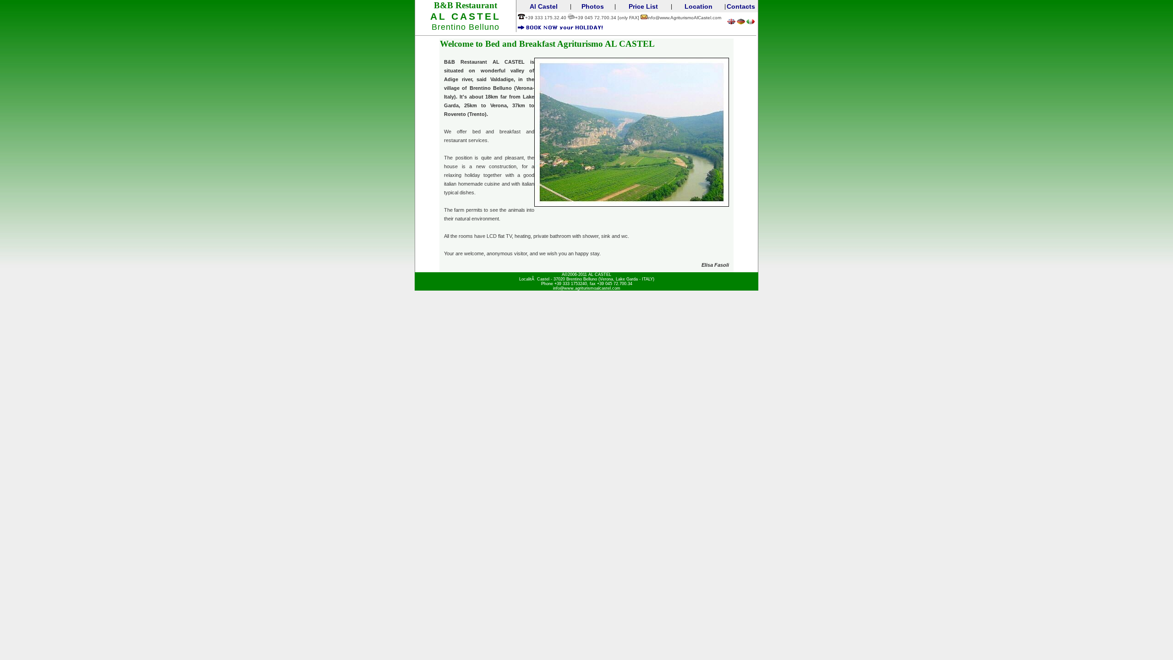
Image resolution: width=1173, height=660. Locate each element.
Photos (592, 6)
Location (699, 6)
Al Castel (544, 6)
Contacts (741, 6)
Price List (643, 6)
